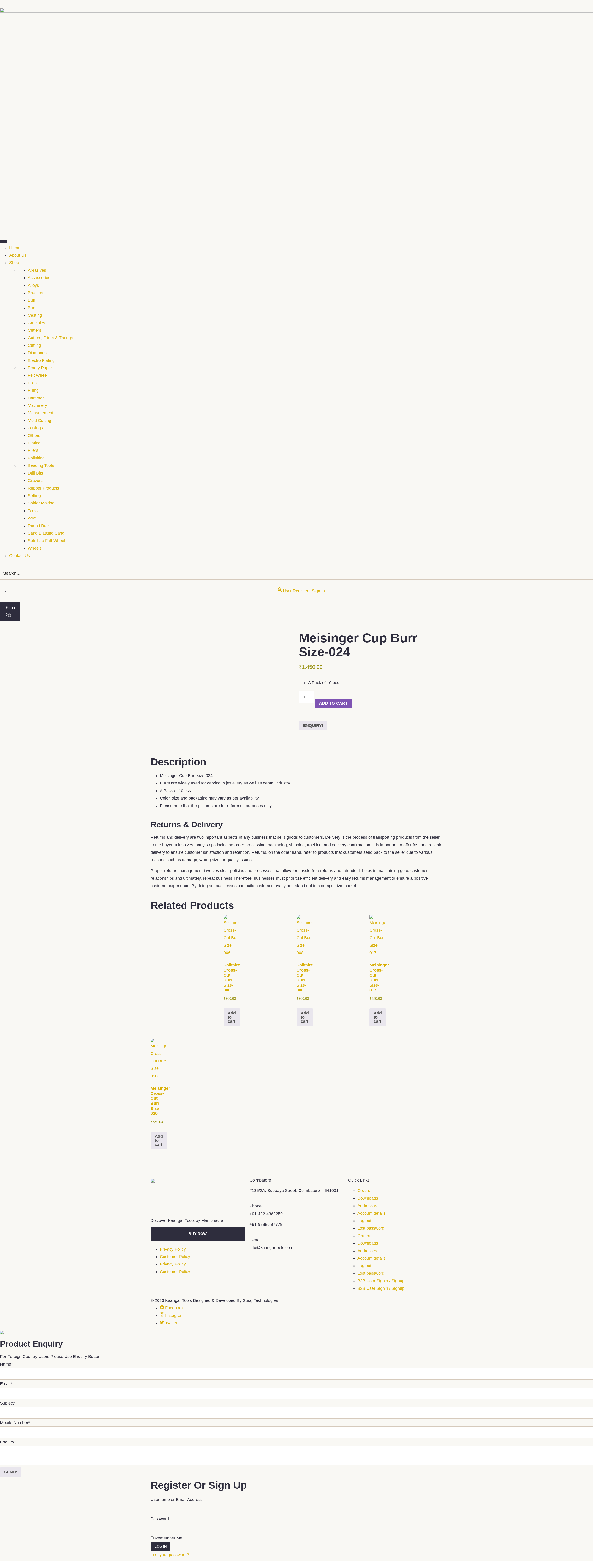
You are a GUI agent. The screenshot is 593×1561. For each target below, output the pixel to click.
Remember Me (168, 1538)
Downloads (367, 1198)
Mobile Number (15, 1422)
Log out (364, 1220)
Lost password (370, 1228)
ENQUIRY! (313, 725)
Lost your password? (170, 1554)
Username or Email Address (176, 1499)
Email (6, 1383)
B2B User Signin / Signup (380, 1280)
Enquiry (8, 1442)
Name (6, 1364)
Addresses (367, 1205)
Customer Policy (175, 1256)
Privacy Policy (173, 1249)
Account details (371, 1213)
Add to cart (333, 703)
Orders (363, 1190)
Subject (8, 1403)
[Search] (588, 573)
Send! (10, 1472)
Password (160, 1518)
